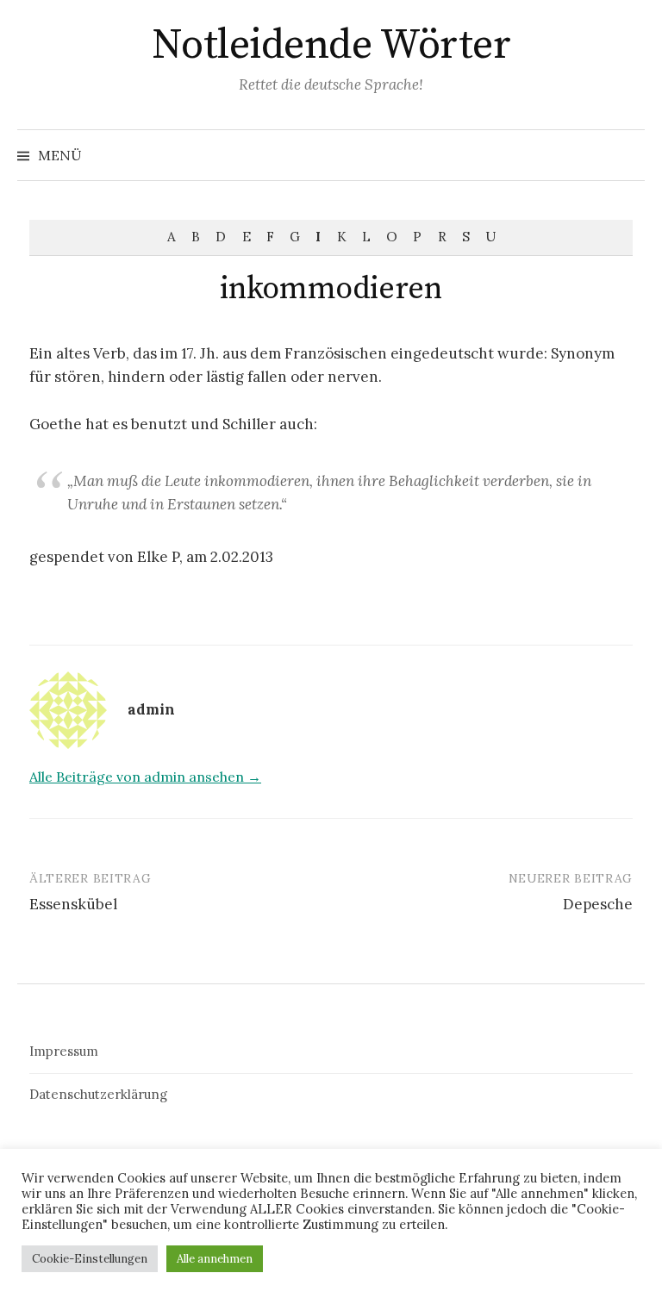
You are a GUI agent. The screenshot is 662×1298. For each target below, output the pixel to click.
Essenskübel (73, 904)
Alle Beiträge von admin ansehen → (145, 776)
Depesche (598, 904)
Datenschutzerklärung (98, 1094)
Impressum (63, 1051)
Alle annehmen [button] (215, 1258)
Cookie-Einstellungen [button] (89, 1258)
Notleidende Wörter (331, 46)
